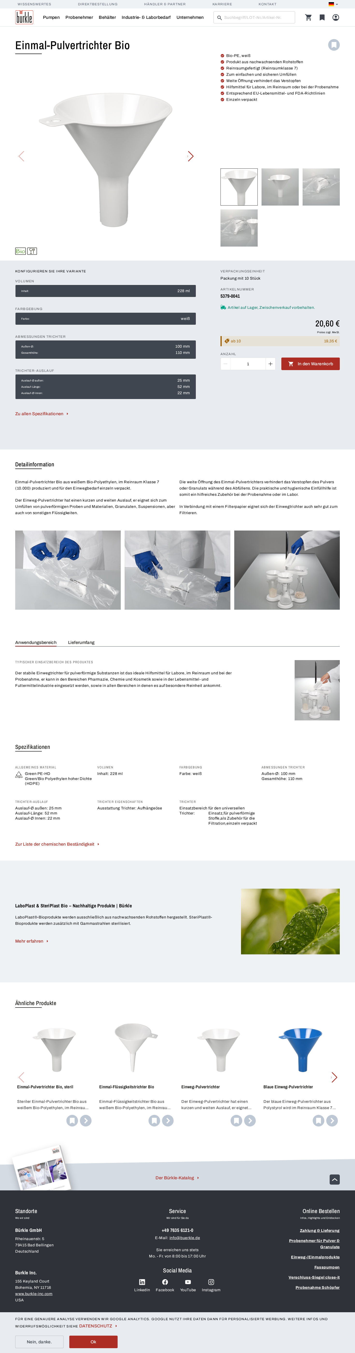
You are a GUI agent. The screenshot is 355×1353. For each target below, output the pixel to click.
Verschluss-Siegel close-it (314, 1277)
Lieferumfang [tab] (81, 642)
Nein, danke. (39, 1341)
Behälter (107, 17)
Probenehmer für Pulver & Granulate (314, 1244)
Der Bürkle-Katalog (175, 1177)
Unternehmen (190, 17)
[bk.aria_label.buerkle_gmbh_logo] (24, 17)
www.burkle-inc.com (34, 1294)
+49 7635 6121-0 (177, 1230)
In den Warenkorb (315, 363)
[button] (190, 156)
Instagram (211, 1290)
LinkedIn (142, 1290)
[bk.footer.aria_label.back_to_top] (335, 1179)
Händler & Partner (165, 4)
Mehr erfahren (29, 941)
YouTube (188, 1290)
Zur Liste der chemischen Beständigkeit (54, 844)
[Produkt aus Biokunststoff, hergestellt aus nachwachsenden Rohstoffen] (20, 251)
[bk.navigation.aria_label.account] (336, 17)
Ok (94, 1341)
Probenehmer (79, 17)
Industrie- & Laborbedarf (146, 17)
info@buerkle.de (185, 1238)
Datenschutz (95, 1326)
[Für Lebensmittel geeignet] (32, 251)
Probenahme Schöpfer (318, 1287)
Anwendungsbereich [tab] (36, 642)
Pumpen (51, 17)
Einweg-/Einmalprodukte (315, 1257)
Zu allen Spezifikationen (39, 413)
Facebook (165, 1290)
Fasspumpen (327, 1267)
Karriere (222, 4)
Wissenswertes (34, 4)
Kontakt (268, 4)
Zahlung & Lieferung (320, 1231)
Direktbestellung (98, 4)
